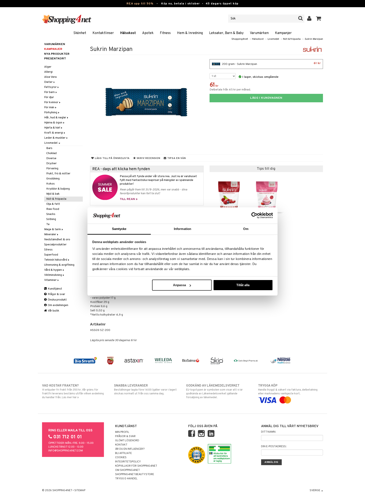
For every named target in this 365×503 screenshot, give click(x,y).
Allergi (48, 72)
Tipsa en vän (176, 158)
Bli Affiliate (123, 453)
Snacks (50, 214)
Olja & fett (53, 204)
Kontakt (121, 445)
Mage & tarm (52, 229)
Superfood (51, 255)
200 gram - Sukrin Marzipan (271, 64)
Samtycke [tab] (119, 229)
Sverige (315, 490)
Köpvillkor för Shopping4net (136, 466)
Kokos (50, 184)
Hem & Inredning (190, 33)
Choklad (51, 153)
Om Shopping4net (127, 470)
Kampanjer (283, 33)
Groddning (53, 178)
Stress (48, 250)
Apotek (148, 33)
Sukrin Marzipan (314, 39)
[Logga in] (309, 19)
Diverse (51, 158)
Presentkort (55, 58)
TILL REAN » (129, 199)
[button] (318, 19)
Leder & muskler (55, 138)
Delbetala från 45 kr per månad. (230, 90)
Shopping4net (240, 39)
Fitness (165, 33)
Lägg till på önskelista (112, 158)
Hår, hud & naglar (55, 117)
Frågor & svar (56, 294)
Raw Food (52, 209)
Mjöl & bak (53, 194)
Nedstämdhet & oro (57, 239)
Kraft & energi (54, 133)
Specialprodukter (55, 244)
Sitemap (79, 490)
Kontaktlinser (103, 33)
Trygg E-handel (126, 478)
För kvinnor (51, 102)
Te (48, 224)
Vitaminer (50, 280)
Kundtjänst (54, 289)
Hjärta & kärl (52, 128)
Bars (49, 148)
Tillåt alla (242, 285)
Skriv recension (148, 158)
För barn (49, 92)
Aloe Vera (50, 77)
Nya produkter (56, 54)
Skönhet (79, 33)
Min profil (122, 432)
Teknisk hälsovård (56, 260)
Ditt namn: (268, 432)
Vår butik (53, 311)
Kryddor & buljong (58, 189)
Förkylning (51, 112)
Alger (47, 67)
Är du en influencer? (130, 449)
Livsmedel (273, 39)
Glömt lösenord (127, 440)
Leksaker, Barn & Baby (226, 33)
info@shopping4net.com (65, 450)
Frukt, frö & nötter (58, 173)
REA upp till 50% (140, 3)
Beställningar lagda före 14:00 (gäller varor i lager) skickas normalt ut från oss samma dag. (145, 389)
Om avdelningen (57, 305)
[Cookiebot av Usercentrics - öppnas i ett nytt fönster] (254, 215)
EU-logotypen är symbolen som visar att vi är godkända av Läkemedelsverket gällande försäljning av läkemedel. (214, 391)
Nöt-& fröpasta (292, 39)
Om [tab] (245, 229)
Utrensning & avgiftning (59, 265)
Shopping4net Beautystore (134, 474)
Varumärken (259, 33)
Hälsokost (128, 33)
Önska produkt (57, 300)
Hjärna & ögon (53, 122)
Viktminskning (53, 275)
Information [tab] (182, 229)
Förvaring (52, 168)
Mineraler (50, 234)
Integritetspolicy (128, 461)
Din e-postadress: (273, 446)
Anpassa (179, 285)
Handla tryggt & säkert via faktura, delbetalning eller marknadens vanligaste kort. (287, 389)
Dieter (48, 82)
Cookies (121, 457)
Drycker (51, 163)
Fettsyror (50, 87)
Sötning (51, 219)
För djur (49, 97)
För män (49, 107)
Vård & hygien (53, 270)
